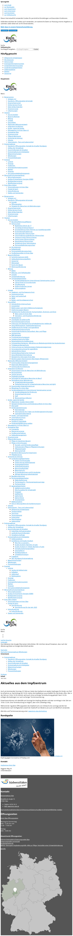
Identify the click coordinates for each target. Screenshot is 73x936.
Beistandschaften (17, 419)
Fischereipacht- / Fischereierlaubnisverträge (29, 482)
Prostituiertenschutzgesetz (20, 337)
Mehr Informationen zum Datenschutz (13, 648)
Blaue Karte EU (20, 470)
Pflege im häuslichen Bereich (21, 441)
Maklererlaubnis (16, 502)
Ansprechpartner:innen (23, 394)
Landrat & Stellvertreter (19, 570)
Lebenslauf (15, 574)
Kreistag (7, 160)
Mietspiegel (15, 263)
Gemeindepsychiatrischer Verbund (23, 353)
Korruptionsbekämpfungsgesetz (18, 173)
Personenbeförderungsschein (25, 245)
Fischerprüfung (20, 484)
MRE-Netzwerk (16, 335)
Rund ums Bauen (17, 265)
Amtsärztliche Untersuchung (21, 304)
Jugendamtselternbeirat (23, 414)
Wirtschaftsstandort (14, 177)
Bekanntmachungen (14, 154)
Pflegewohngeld (20, 449)
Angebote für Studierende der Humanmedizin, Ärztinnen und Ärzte (33, 312)
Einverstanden (13, 30)
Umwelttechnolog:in (21, 554)
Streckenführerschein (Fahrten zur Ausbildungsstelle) (33, 230)
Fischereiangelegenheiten (20, 478)
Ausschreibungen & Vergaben (18, 150)
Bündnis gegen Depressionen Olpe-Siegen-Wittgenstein (30, 359)
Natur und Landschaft (18, 296)
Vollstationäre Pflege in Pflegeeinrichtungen (29, 447)
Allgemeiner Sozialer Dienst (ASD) (22, 402)
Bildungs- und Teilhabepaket (20, 273)
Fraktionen (11, 166)
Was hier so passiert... (22, 543)
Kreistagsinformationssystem (14, 64)
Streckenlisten (19, 500)
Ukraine (10, 140)
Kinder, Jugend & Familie (16, 128)
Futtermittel (15, 517)
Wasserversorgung (17, 431)
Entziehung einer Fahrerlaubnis (25, 243)
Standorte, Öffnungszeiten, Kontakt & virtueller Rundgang (27, 146)
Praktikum (14, 556)
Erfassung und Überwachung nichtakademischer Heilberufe (31, 324)
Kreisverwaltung (9, 144)
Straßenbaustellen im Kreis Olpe (22, 253)
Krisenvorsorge (13, 109)
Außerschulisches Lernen (23, 286)
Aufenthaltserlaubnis (22, 466)
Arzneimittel (15, 306)
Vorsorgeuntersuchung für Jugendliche (24, 349)
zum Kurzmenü (9, 13)
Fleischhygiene (16, 519)
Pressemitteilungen (14, 158)
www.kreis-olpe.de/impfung (37, 711)
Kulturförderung (13, 191)
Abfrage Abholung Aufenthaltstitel (26, 474)
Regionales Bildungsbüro (19, 365)
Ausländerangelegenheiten (13, 68)
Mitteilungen (12, 156)
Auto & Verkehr (13, 115)
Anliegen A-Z (12, 99)
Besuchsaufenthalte (21, 468)
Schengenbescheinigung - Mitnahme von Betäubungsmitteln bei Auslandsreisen (38, 343)
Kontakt (14, 202)
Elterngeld (14, 406)
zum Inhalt (7, 5)
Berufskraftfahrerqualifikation (21, 222)
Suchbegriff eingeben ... (8, 49)
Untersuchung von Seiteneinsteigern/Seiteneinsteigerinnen (31, 347)
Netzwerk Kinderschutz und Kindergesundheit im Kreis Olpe (31, 404)
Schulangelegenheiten (18, 279)
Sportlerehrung (16, 605)
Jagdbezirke (19, 494)
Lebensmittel (15, 521)
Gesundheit (12, 122)
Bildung (10, 119)
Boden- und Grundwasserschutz (22, 300)
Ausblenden (4, 30)
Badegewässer (16, 318)
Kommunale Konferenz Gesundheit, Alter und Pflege (28, 331)
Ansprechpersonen (14, 103)
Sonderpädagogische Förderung (26, 392)
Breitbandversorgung (15, 181)
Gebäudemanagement (19, 435)
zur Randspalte (9, 7)
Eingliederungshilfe (17, 376)
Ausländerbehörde (7, 843)
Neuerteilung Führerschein (24, 241)
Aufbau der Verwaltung (15, 148)
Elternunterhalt (20, 451)
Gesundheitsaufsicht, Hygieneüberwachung (26, 326)
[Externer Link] (36, 783)
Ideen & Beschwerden (15, 107)
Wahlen (6, 72)
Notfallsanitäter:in (21, 553)
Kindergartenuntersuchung (20, 329)
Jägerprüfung (19, 498)
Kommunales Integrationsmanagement (24, 363)
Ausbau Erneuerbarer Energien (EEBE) (20, 179)
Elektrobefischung (21, 480)
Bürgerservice (9, 97)
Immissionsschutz (17, 294)
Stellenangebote (9, 70)
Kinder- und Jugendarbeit (19, 416)
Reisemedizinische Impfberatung (22, 341)
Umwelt (10, 121)
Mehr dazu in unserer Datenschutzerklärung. (17, 27)
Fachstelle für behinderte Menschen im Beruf (26, 378)
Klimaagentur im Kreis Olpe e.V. (18, 130)
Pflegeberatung (16, 455)
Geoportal (7, 73)
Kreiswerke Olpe (13, 132)
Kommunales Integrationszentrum (23, 386)
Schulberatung (20, 284)
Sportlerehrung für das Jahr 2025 (26, 607)
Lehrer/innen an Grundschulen (25, 282)
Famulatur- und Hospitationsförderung (28, 316)
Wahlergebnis (16, 576)
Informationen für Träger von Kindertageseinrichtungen (34, 412)
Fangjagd (18, 492)
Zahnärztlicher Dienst (18, 351)
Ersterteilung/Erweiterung (23, 232)
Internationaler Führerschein (24, 234)
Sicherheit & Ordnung (15, 138)
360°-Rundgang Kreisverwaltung (22, 558)
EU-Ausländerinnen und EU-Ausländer (28, 472)
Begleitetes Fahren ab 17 (23, 226)
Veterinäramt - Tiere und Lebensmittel (20, 142)
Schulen (14, 275)
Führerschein (8, 62)
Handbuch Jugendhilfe (18, 421)
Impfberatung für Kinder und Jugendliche (25, 327)
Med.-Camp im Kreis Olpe (23, 314)
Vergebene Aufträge (18, 535)
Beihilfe (3, 849)
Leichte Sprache (16, 374)
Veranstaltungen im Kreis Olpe (18, 187)
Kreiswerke (15, 429)
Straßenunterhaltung (18, 433)
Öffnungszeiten (16, 204)
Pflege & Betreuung (14, 136)
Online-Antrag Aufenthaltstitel (25, 463)
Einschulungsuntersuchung (20, 322)
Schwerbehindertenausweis (13, 66)
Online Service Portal (15, 105)
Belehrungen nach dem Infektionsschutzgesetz (27, 308)
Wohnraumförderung (18, 267)
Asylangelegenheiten (22, 464)
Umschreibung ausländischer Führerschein (29, 235)
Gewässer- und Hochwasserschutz (22, 292)
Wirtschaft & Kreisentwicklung (14, 175)
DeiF (16, 396)
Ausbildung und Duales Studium (22, 541)
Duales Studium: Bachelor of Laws (26, 545)
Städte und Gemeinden (15, 193)
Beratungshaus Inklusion (23, 398)
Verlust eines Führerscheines (24, 239)
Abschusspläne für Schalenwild (25, 490)
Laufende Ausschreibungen (20, 533)
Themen (7, 113)
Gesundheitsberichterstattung (21, 355)
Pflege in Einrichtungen (19, 443)
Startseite (4, 650)
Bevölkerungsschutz (18, 476)
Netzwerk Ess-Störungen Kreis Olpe (23, 357)
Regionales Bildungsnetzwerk (17, 124)
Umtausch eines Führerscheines (26, 237)
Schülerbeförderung (18, 277)
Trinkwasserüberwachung (20, 345)
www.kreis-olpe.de (11, 806)
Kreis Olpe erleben (10, 185)
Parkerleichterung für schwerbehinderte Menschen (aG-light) (35, 384)
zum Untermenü (9, 11)
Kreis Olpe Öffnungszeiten (9, 818)
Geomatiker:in (19, 551)
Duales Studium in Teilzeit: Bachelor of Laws (29, 547)
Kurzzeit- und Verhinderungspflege (26, 445)
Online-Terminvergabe (22, 461)
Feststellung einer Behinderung (21, 380)
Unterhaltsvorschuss (18, 417)
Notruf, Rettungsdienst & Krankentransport (26, 504)
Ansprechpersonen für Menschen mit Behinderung (28, 371)
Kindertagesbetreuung (19, 408)
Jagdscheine (19, 496)
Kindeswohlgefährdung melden (21, 423)
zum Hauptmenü (10, 9)
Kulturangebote (20, 288)
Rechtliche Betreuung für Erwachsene (24, 453)
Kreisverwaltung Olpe (7, 796)
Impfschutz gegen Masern (20, 310)
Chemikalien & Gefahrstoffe (20, 320)
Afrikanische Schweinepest (13, 58)
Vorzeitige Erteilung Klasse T (24, 228)
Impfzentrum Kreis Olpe (8, 765)
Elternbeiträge (20, 410)
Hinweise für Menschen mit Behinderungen (25, 206)
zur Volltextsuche (10, 15)
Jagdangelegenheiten (18, 486)
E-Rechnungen (13, 111)
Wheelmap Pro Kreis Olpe (20, 388)
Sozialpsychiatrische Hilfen (20, 339)
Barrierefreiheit (16, 372)
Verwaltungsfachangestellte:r (25, 549)
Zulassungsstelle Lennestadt (10, 841)
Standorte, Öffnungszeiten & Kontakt (20, 101)
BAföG (13, 271)
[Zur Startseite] (10, 43)
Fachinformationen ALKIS (19, 257)
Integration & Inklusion (15, 126)
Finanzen (11, 171)
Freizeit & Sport (13, 189)
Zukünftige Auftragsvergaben (21, 531)
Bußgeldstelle (15, 249)
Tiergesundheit (16, 511)
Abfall (13, 298)
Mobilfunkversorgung (15, 183)
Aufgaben (14, 572)
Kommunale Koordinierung (20, 367)
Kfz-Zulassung (9, 60)
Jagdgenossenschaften (22, 488)
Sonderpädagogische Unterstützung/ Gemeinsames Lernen (35, 280)
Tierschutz (14, 513)
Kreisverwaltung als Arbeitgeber (18, 152)
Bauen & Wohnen (14, 117)
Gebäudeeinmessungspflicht (21, 259)
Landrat (10, 162)
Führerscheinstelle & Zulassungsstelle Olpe (15, 840)
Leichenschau (16, 333)
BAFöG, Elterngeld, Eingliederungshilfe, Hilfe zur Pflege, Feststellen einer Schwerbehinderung (32, 845)
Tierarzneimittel (16, 515)
